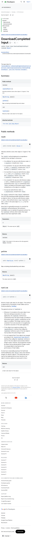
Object (9, 48)
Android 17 (3, 460)
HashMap (14, 306)
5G (2, 438)
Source (3, 412)
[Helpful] (10, 15)
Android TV (3, 453)
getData (5, 100)
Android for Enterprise (6, 408)
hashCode (5, 111)
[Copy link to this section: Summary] (10, 76)
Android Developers (5, 12)
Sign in (28, 1)
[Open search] (21, 2)
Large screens (4, 444)
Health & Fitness (5, 431)
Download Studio (5, 487)
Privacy (3, 435)
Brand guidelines (15, 528)
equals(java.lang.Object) (21, 337)
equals (4, 89)
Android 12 (3, 472)
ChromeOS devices (5, 449)
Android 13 (3, 469)
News (2, 415)
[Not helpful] (13, 15)
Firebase (3, 518)
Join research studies (6, 503)
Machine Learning (5, 428)
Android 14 (3, 467)
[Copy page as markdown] (15, 42)
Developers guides (5, 483)
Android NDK (4, 490)
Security (3, 410)
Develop (13, 12)
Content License (16, 387)
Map (4, 97)
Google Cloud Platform (6, 520)
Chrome (3, 515)
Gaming (3, 426)
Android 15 (3, 465)
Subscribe (20, 531)
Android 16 (3, 462)
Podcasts (3, 420)
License (8, 528)
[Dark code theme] (30, 144)
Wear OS (3, 446)
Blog (2, 417)
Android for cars (5, 451)
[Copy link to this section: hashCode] (9, 288)
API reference (6, 7)
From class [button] (11, 123)
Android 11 (3, 474)
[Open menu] (2, 2)
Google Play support (6, 501)
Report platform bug (6, 496)
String (7, 97)
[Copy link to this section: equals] (7, 137)
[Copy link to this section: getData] (8, 252)
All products (4, 522)
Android (3, 405)
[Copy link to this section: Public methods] (16, 132)
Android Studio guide (6, 480)
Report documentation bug (7, 498)
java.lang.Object (5, 52)
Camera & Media (5, 433)
